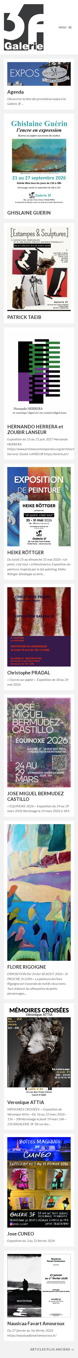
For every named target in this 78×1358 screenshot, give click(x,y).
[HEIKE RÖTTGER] (39, 506)
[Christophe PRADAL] (39, 627)
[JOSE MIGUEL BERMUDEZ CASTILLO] (39, 742)
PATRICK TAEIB (24, 317)
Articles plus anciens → (52, 1349)
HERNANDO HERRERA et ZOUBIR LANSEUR (35, 429)
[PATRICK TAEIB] (39, 268)
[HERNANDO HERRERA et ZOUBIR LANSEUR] (39, 375)
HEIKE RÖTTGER (25, 552)
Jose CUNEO (20, 1234)
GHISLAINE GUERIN (29, 213)
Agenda (15, 92)
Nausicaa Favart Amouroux (35, 1323)
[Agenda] (39, 74)
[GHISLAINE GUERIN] (39, 162)
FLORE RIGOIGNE (26, 967)
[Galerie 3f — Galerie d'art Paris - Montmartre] (39, 27)
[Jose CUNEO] (39, 1182)
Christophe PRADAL (28, 672)
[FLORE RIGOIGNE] (39, 892)
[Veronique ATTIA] (39, 1051)
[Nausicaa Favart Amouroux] (39, 1286)
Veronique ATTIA (25, 1102)
